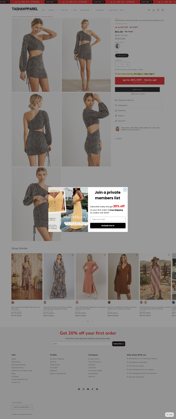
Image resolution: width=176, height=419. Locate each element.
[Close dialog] (125, 189)
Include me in (107, 225)
